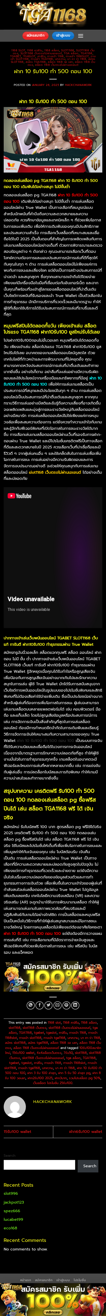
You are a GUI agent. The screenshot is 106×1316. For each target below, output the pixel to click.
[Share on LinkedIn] (75, 1005)
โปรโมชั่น (80, 1280)
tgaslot (29, 56)
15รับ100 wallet (23, 1052)
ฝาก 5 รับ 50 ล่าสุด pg (74, 1073)
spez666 (12, 1211)
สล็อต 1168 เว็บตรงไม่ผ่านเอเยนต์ (56, 65)
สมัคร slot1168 (15, 1042)
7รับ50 (68, 1052)
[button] (81, 36)
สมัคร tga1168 (36, 62)
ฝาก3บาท (61, 1078)
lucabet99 (13, 1219)
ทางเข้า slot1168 (30, 1037)
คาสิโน (41, 56)
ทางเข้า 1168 (55, 56)
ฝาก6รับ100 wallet (85, 1132)
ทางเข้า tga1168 (42, 59)
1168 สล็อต (51, 50)
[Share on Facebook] (39, 1005)
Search (10, 1155)
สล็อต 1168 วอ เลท (60, 62)
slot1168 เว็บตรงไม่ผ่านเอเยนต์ (41, 53)
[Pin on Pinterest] (66, 1005)
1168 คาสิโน (34, 50)
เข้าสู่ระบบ (63, 1280)
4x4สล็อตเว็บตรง (49, 1052)
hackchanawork (78, 85)
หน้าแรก (25, 1280)
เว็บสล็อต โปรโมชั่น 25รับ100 (52, 1083)
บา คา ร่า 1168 (76, 59)
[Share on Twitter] (48, 1005)
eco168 (10, 1228)
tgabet (15, 56)
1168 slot (18, 50)
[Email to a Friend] (57, 1005)
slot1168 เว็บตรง (34, 1027)
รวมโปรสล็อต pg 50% (84, 1078)
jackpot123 (14, 1202)
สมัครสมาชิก (44, 1280)
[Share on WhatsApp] (31, 1005)
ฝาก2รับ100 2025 (40, 1078)
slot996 (11, 1193)
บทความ (60, 59)
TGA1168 (86, 53)
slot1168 (67, 50)
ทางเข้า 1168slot (77, 56)
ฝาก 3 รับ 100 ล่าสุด (41, 1073)
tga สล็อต (71, 53)
